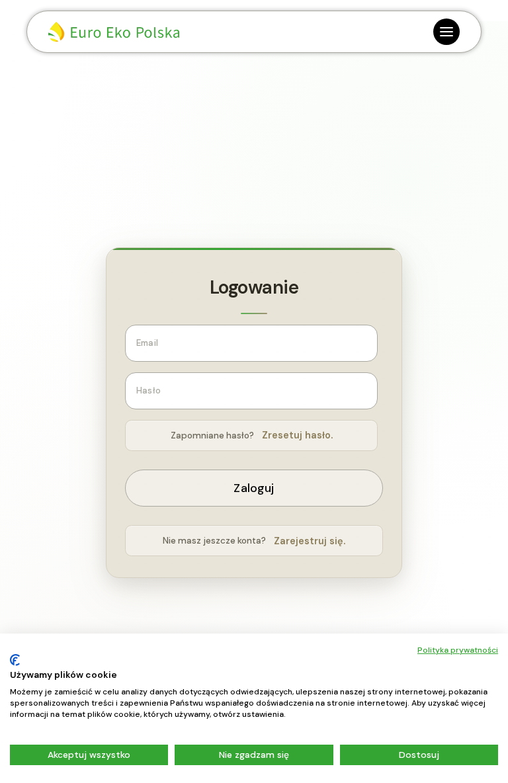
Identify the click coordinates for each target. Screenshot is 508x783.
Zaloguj (253, 488)
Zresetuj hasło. (297, 435)
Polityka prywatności (457, 650)
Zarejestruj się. (309, 541)
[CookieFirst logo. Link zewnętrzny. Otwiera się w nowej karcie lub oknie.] (15, 660)
